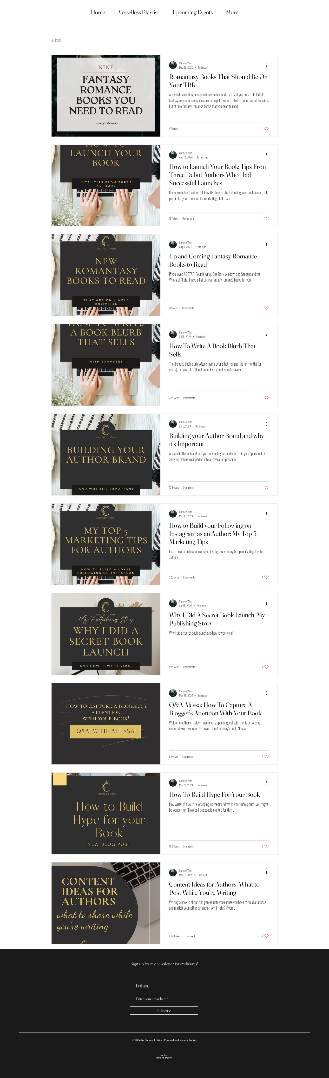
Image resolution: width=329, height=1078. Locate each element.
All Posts (56, 40)
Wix (195, 1040)
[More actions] (268, 65)
